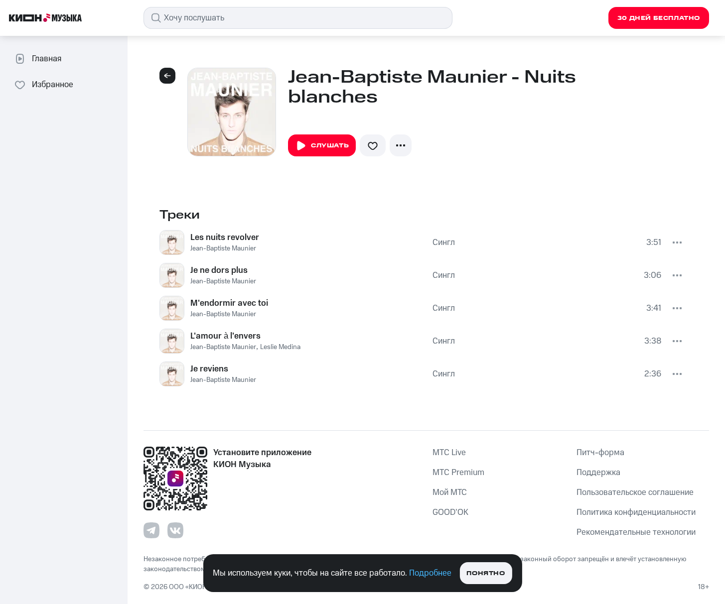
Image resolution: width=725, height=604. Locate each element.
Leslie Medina (280, 347)
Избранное (52, 85)
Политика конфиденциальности (636, 512)
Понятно (485, 573)
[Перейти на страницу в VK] (175, 530)
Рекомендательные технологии (636, 532)
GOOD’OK (450, 512)
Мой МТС (450, 492)
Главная (46, 59)
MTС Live (449, 453)
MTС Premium (458, 473)
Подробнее (430, 573)
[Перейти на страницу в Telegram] (151, 530)
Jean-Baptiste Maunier (223, 248)
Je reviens (209, 369)
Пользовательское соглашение (635, 492)
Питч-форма (600, 453)
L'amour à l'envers (225, 336)
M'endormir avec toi (229, 303)
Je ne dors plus (219, 270)
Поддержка (598, 473)
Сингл (444, 242)
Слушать (330, 145)
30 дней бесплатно (658, 18)
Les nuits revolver (224, 237)
